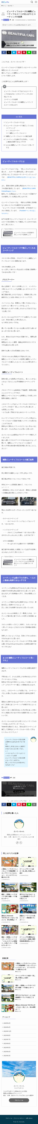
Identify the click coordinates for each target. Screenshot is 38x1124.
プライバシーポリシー (19, 1118)
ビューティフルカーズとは (15, 122)
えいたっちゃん (19, 831)
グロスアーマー (15, 130)
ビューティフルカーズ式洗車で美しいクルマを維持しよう (24, 233)
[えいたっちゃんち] (5, 2)
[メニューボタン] (36, 2)
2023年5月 (7, 1047)
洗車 (13, 20)
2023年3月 (7, 1056)
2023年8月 (7, 1035)
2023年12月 (7, 1031)
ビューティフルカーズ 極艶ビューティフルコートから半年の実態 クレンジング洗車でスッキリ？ (24, 562)
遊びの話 (6, 20)
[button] (4, 52)
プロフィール (19, 1100)
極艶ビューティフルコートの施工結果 (19, 136)
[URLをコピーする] (34, 52)
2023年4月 (7, 1051)
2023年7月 (7, 1039)
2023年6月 (7, 1043)
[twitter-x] (20, 842)
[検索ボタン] (32, 2)
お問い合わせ (29, 1118)
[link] (17, 842)
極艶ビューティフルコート (18, 133)
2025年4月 (7, 1023)
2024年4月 (7, 1027)
